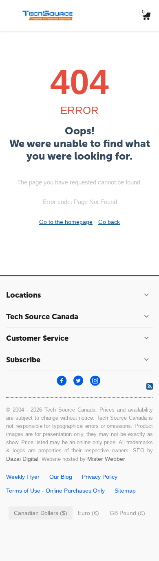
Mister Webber (106, 459)
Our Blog (60, 476)
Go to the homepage (66, 222)
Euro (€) (88, 513)
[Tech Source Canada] (47, 15)
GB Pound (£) (127, 513)
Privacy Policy (99, 476)
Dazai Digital (22, 459)
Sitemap (125, 490)
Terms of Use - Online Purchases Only (55, 490)
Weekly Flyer (23, 476)
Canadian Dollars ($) (40, 513)
